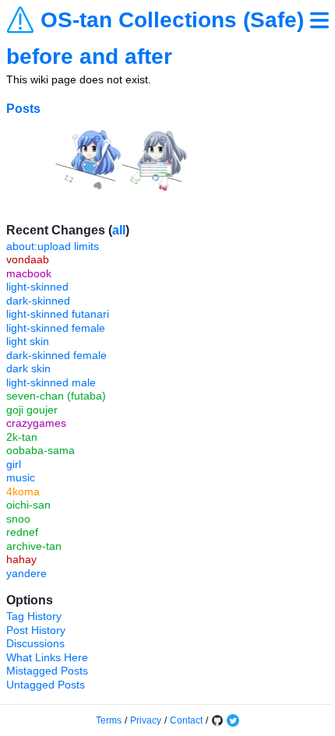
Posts (23, 108)
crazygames (36, 423)
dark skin (28, 368)
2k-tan (21, 437)
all (118, 230)
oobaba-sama (40, 450)
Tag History (34, 616)
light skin (27, 341)
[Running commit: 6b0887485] (217, 720)
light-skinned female (55, 328)
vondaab (27, 259)
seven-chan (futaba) (56, 395)
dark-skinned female (56, 355)
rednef (22, 532)
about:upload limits (52, 246)
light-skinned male (51, 382)
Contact (186, 720)
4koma (23, 491)
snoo (18, 518)
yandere (26, 573)
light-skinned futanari (57, 314)
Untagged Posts (45, 684)
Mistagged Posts (47, 670)
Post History (35, 630)
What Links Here (47, 657)
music (20, 477)
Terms (109, 720)
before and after (89, 56)
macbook (28, 273)
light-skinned (37, 286)
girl (13, 464)
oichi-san (28, 504)
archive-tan (34, 546)
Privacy (145, 720)
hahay (21, 559)
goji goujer (32, 409)
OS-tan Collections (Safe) (172, 20)
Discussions (35, 643)
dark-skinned (38, 300)
